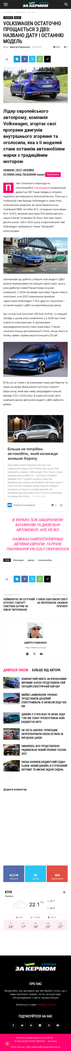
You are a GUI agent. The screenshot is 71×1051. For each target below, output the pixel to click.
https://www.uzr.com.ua (35, 647)
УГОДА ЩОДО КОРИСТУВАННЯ (29, 1041)
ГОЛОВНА (8, 12)
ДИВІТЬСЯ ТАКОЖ (15, 670)
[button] (5, 4)
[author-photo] (35, 638)
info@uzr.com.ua (46, 1004)
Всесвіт (31, 12)
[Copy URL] (47, 59)
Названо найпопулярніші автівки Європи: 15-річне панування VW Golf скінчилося (37, 544)
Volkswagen (18, 560)
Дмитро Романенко (20, 47)
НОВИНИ (20, 12)
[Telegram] (17, 59)
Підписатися (57, 866)
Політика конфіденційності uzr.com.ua (34, 1037)
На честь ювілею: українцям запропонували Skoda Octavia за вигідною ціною (42, 734)
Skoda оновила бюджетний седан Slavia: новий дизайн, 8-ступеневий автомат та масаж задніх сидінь (44, 765)
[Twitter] (32, 59)
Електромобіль (45, 560)
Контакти (52, 1041)
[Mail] (22, 1025)
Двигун (31, 560)
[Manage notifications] (7, 1043)
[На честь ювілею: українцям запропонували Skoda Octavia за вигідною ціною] (11, 734)
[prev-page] (5, 778)
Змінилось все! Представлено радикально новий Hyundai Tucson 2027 (43, 750)
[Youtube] (42, 654)
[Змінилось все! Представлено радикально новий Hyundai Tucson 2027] (11, 750)
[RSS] (31, 1025)
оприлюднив (41, 187)
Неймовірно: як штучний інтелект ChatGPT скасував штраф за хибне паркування (19, 604)
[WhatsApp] (39, 59)
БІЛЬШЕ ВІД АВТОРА (46, 670)
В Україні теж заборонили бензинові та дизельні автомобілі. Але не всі (37, 525)
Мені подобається (14, 866)
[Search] (66, 4)
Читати (35, 866)
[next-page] (11, 778)
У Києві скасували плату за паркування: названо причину (52, 603)
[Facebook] (24, 59)
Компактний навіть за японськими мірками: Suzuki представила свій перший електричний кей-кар (43, 682)
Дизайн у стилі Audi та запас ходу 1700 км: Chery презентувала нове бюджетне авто (43, 718)
